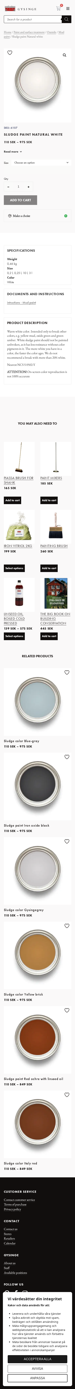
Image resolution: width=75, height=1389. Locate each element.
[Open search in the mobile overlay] (37, 19)
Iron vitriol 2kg (18, 546)
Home (7, 32)
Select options (14, 568)
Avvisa (37, 1368)
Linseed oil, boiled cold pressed (14, 618)
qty (6, 178)
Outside (51, 32)
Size (6, 163)
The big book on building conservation (55, 618)
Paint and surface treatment (29, 32)
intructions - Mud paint (21, 302)
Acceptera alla (37, 1359)
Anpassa (37, 1378)
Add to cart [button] (12, 500)
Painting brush (54, 546)
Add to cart (20, 200)
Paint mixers (51, 478)
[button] (68, 8)
